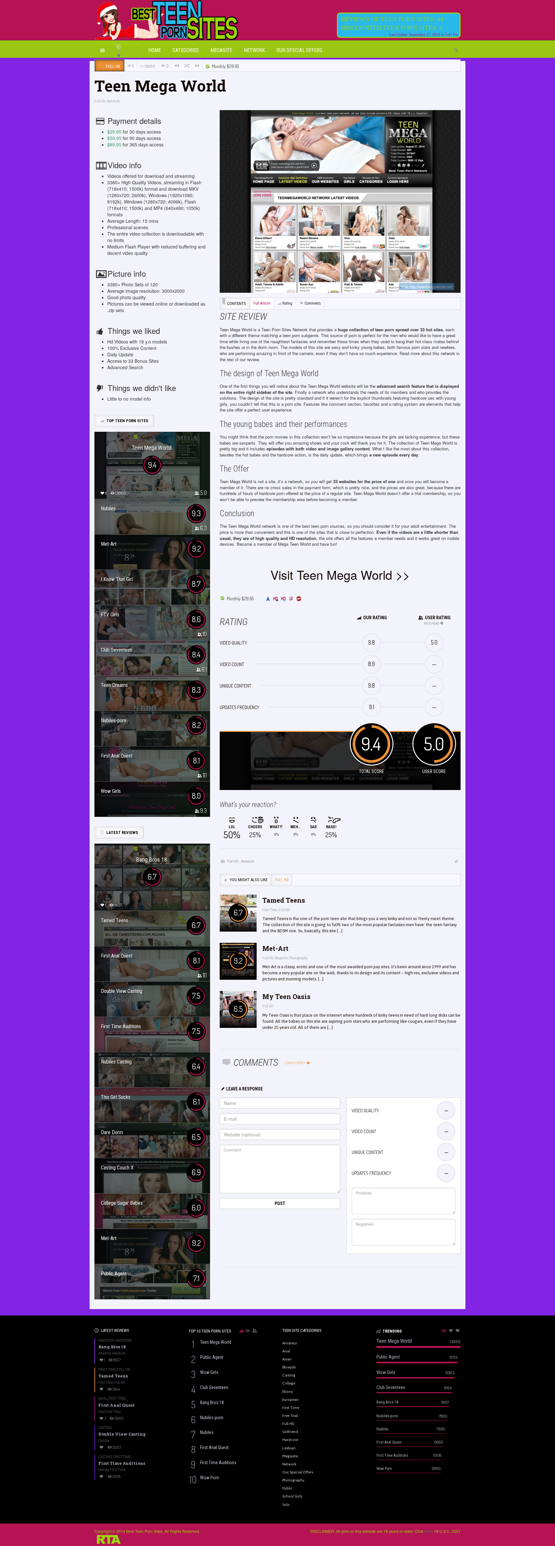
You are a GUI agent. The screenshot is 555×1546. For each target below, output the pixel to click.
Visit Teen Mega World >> (340, 574)
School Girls (292, 1496)
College (288, 1383)
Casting (105, 1428)
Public (287, 1488)
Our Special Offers (299, 50)
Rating (287, 303)
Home (154, 50)
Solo (286, 1504)
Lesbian (288, 1448)
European (290, 1399)
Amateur (106, 1340)
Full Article (261, 303)
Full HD (99, 101)
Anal (102, 1398)
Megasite (221, 50)
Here (428, 1531)
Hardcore (123, 1340)
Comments (312, 303)
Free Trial (290, 1415)
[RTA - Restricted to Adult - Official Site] (108, 1538)
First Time (270, 910)
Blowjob (289, 1367)
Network (254, 50)
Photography (298, 958)
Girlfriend (290, 1431)
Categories (185, 50)
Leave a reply (295, 1063)
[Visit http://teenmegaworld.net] (340, 201)
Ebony (287, 1391)
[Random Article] (187, 66)
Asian (287, 1359)
